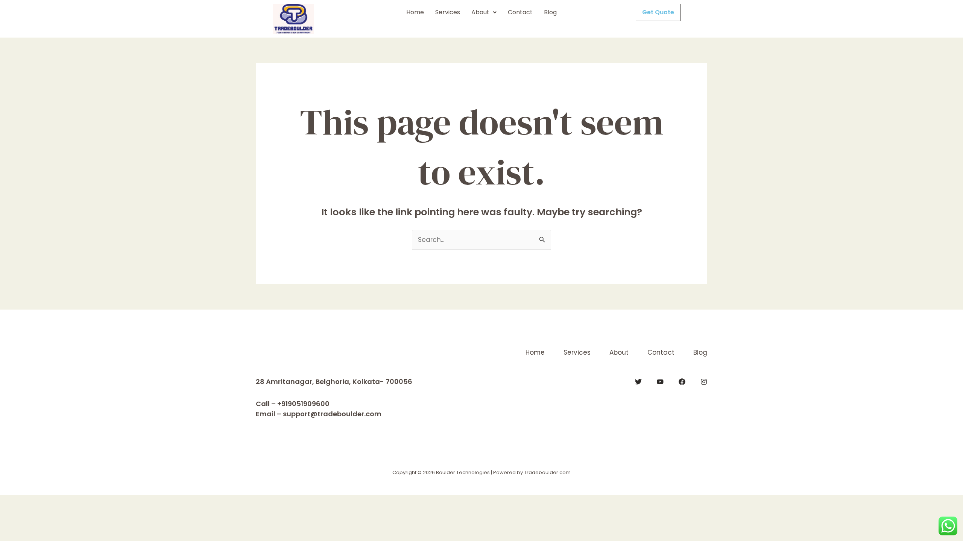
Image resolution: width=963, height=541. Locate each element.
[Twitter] (638, 381)
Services (447, 12)
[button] (484, 12)
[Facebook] (682, 381)
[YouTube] (660, 381)
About (480, 12)
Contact (520, 12)
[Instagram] (703, 381)
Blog (550, 12)
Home (415, 12)
